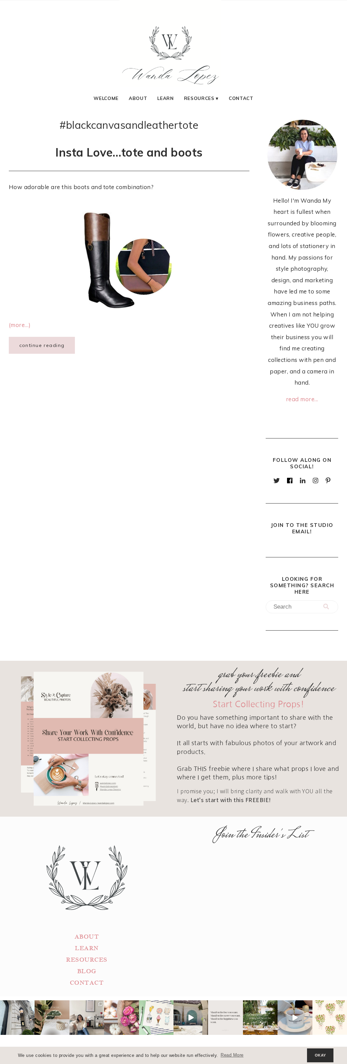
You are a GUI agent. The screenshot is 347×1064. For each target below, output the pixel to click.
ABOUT (87, 936)
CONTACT (87, 982)
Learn (165, 98)
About (138, 98)
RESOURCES (86, 959)
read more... (302, 399)
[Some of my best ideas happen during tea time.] (295, 1017)
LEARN (87, 948)
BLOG (86, 971)
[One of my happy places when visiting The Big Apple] (17, 1017)
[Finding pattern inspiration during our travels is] (191, 1017)
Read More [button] (232, 1055)
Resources (199, 98)
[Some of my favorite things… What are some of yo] (156, 1017)
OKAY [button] (320, 1055)
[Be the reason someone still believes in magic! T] (52, 1017)
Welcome (106, 98)
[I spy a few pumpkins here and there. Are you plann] (121, 1017)
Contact (241, 98)
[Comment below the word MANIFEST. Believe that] (225, 1017)
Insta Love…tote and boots (129, 152)
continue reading (42, 345)
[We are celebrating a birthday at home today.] (329, 1017)
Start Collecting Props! (259, 704)
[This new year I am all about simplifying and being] (86, 1017)
